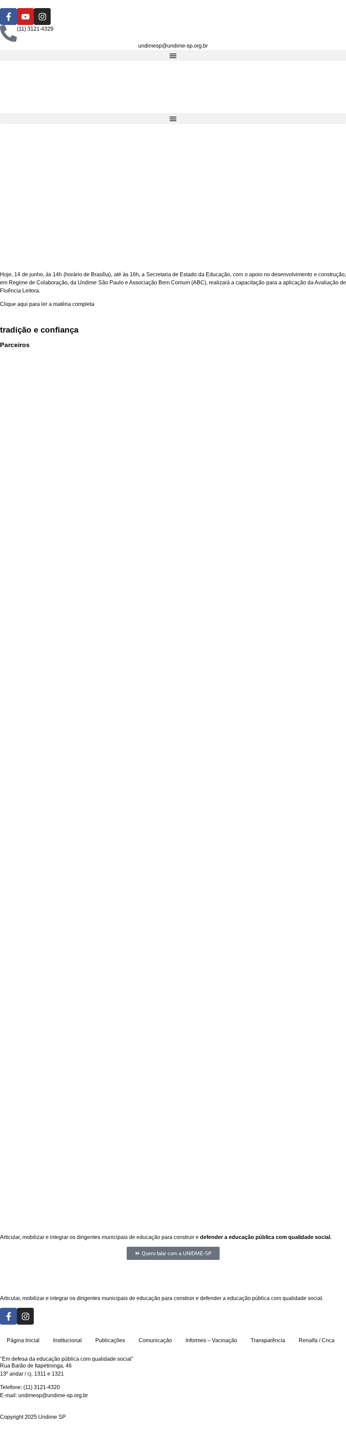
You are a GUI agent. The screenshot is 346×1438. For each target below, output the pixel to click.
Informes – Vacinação (211, 1340)
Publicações (110, 1340)
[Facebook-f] (8, 16)
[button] (173, 55)
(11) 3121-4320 (41, 1387)
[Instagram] (42, 16)
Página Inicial (23, 1340)
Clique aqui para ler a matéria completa (47, 304)
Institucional (67, 1340)
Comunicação (155, 1340)
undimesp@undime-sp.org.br (53, 1395)
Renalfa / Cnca (317, 1340)
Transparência (268, 1340)
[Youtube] (25, 16)
